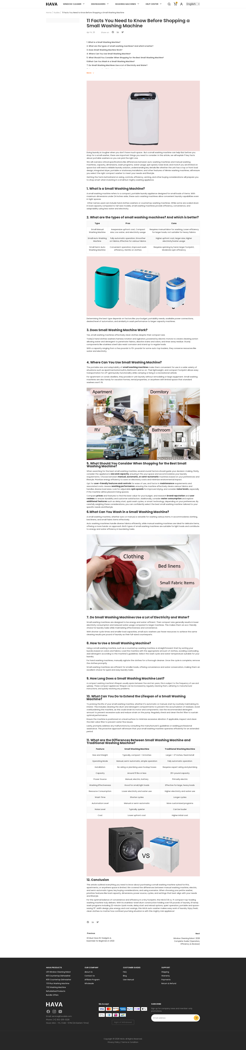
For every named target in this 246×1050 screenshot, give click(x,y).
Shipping (165, 972)
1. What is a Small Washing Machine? (103, 42)
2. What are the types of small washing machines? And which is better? (120, 46)
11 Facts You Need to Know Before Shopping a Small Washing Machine (93, 12)
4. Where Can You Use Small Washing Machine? (109, 53)
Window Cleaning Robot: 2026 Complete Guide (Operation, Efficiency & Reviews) (186, 941)
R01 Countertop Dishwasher (58, 976)
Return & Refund (168, 983)
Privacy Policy (114, 1042)
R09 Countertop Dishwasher (58, 979)
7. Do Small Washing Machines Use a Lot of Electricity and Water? (117, 65)
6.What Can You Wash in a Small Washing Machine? (111, 61)
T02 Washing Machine (56, 987)
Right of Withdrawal (123, 1022)
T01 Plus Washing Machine (57, 983)
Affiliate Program (92, 979)
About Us (89, 972)
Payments (166, 979)
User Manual (128, 979)
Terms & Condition (129, 1042)
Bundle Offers (52, 995)
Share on (105, 32)
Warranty (165, 976)
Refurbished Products (55, 991)
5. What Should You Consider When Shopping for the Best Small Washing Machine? (125, 57)
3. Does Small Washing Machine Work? (104, 50)
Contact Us (90, 976)
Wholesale (89, 983)
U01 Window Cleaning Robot (58, 972)
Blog (125, 976)
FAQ (125, 972)
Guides (57, 12)
